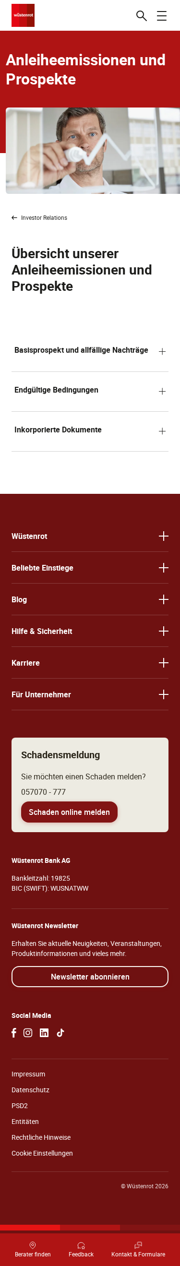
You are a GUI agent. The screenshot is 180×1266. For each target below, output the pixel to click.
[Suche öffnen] (141, 15)
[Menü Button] (161, 15)
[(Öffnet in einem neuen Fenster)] (14, 1033)
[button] (90, 351)
